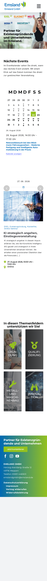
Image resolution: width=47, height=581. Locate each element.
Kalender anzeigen (14, 153)
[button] (7, 188)
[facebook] (5, 456)
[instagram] (11, 456)
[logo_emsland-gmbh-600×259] (15, 2)
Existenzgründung (18, 227)
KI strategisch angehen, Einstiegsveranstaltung (20, 234)
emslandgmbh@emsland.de (18, 477)
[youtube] (17, 456)
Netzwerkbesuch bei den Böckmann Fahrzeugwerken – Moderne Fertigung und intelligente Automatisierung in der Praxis (23, 146)
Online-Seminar (11, 229)
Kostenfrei (31, 227)
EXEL (6, 227)
